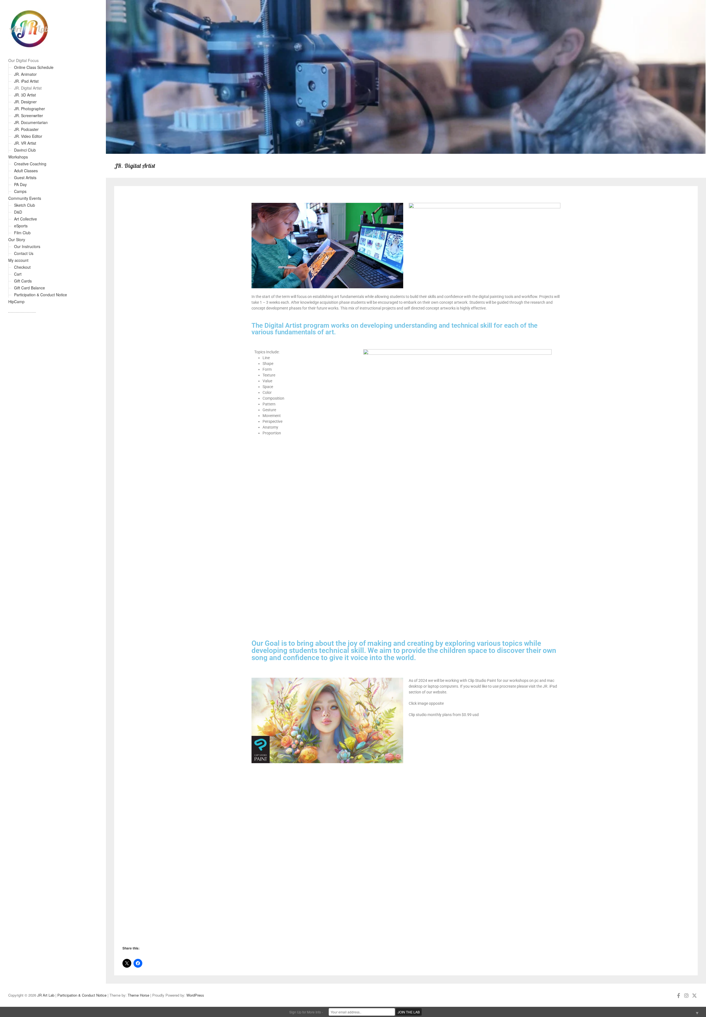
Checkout (22, 267)
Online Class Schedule (34, 67)
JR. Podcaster (26, 129)
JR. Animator (25, 74)
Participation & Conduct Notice (40, 294)
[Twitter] (694, 995)
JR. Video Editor (28, 136)
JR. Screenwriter (28, 115)
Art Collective (25, 219)
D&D (18, 212)
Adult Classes (26, 170)
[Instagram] (686, 995)
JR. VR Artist (25, 143)
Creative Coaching (30, 163)
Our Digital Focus (23, 60)
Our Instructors (27, 246)
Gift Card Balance (29, 287)
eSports (21, 225)
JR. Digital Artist (28, 88)
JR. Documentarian (31, 122)
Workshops (18, 157)
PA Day (20, 184)
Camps (20, 191)
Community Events (24, 198)
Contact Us (23, 253)
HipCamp (16, 301)
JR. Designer (25, 101)
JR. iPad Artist (26, 81)
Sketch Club (24, 205)
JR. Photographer (29, 108)
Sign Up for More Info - (306, 1012)
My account (18, 260)
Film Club (22, 232)
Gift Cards (23, 281)
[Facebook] (678, 995)
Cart (18, 274)
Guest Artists (25, 177)
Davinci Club (25, 150)
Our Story (16, 239)
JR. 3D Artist (25, 95)
